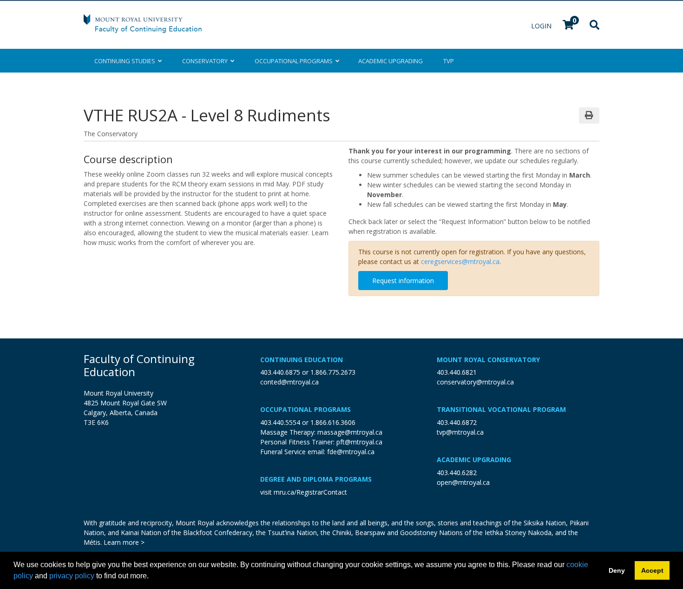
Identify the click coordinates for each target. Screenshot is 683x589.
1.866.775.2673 (332, 372)
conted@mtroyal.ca (289, 381)
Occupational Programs (305, 409)
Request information (403, 280)
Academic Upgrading (474, 459)
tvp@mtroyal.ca (460, 432)
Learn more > (124, 542)
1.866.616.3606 (332, 422)
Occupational (294, 61)
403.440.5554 (280, 422)
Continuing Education (301, 359)
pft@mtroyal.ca (359, 441)
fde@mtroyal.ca (350, 451)
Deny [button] (617, 570)
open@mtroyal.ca (463, 482)
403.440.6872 (457, 422)
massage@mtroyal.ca (349, 432)
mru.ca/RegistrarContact (310, 492)
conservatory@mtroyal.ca (475, 381)
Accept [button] (652, 570)
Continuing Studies (126, 61)
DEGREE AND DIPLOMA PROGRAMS (316, 479)
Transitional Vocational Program (501, 409)
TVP (448, 61)
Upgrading (390, 61)
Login (542, 25)
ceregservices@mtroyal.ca (460, 261)
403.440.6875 (280, 372)
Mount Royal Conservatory (488, 359)
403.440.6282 (457, 472)
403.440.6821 (457, 372)
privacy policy (71, 576)
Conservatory (206, 61)
